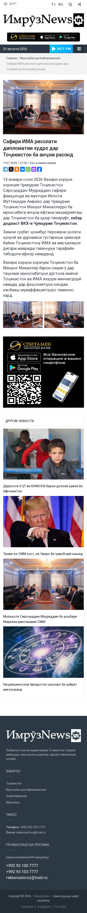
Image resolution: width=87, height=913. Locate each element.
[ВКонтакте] (22, 169)
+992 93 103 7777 (22, 871)
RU (60, 4)
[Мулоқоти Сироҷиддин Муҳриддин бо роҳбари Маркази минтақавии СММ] (43, 584)
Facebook (27, 906)
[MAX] (33, 169)
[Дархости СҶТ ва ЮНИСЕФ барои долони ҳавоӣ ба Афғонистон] (43, 454)
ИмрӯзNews (42, 896)
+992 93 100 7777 (22, 865)
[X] (11, 169)
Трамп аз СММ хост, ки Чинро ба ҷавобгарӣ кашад (43, 554)
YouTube (60, 906)
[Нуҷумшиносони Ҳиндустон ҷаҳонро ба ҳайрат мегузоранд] (43, 652)
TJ (53, 4)
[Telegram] (5, 169)
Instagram (44, 906)
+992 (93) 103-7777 (32, 827)
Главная (11, 58)
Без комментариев (43, 163)
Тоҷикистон (14, 783)
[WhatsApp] (28, 169)
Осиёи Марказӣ (16, 796)
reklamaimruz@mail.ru (31, 832)
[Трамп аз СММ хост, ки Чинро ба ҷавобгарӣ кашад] (43, 521)
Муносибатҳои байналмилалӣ (40, 58)
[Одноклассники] (16, 169)
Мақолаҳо (13, 802)
